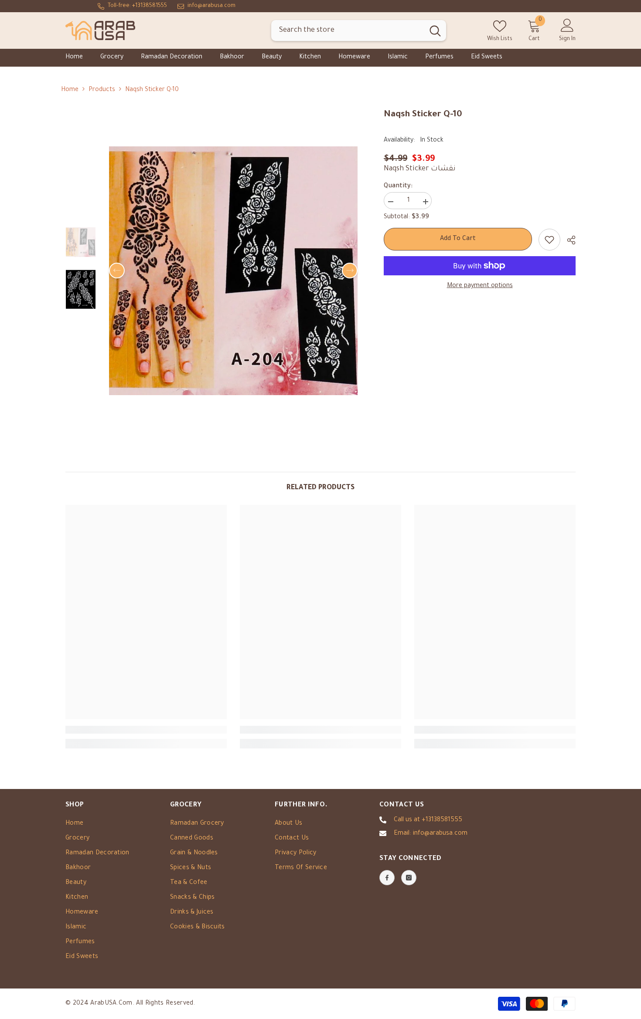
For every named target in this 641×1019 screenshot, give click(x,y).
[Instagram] (408, 877)
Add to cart (458, 239)
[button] (117, 270)
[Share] (568, 240)
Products (102, 90)
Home (69, 90)
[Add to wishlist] (549, 240)
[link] (146, 730)
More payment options (480, 286)
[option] (233, 270)
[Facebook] (387, 877)
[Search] (358, 30)
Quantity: (398, 186)
